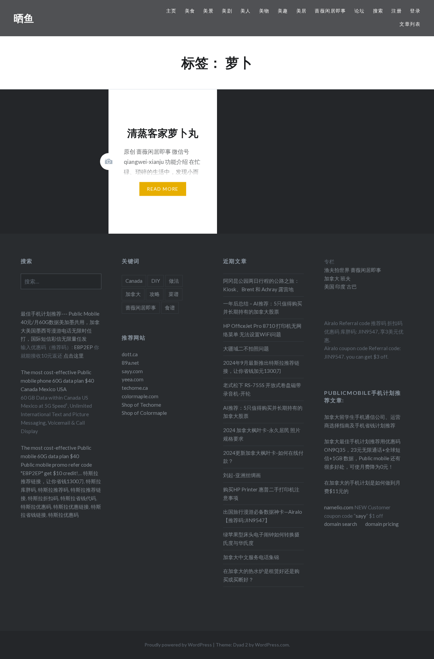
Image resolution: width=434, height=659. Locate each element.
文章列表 (409, 24)
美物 (264, 11)
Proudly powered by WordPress (178, 644)
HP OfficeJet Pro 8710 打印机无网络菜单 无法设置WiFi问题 (262, 330)
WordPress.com (272, 644)
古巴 (351, 286)
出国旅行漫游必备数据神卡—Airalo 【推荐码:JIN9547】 (262, 516)
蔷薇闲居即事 (330, 11)
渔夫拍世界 (337, 270)
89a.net (130, 363)
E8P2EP (84, 347)
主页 (171, 11)
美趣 (283, 11)
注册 (396, 11)
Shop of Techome (141, 405)
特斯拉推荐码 (53, 490)
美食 (190, 11)
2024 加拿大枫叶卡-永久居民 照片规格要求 (261, 434)
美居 (301, 11)
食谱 (170, 307)
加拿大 (133, 294)
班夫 (345, 278)
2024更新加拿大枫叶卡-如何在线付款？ (263, 457)
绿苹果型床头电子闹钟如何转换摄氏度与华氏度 (261, 538)
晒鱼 (24, 18)
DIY (155, 281)
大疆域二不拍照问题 (246, 348)
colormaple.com (140, 396)
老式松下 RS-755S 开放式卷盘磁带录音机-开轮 (262, 389)
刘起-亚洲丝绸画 (242, 475)
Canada (133, 281)
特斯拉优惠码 (36, 507)
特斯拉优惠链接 (71, 507)
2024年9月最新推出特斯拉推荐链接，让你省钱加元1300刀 (261, 367)
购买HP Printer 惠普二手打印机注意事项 (261, 493)
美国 (329, 286)
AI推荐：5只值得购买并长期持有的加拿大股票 (262, 412)
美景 (208, 11)
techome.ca (135, 388)
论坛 (359, 11)
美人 (245, 11)
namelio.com (338, 507)
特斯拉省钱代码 (78, 498)
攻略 (155, 294)
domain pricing (382, 524)
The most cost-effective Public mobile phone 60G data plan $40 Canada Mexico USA (57, 380)
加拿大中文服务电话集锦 (251, 557)
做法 (174, 281)
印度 (340, 286)
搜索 (378, 11)
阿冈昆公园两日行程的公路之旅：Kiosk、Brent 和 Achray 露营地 (261, 285)
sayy (361, 516)
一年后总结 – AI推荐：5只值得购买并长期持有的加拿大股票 (262, 307)
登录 (415, 11)
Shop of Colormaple (144, 413)
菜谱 (174, 294)
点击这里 (73, 356)
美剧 (227, 11)
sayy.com (132, 371)
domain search (340, 524)
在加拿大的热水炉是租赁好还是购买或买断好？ (261, 575)
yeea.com (132, 379)
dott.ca (130, 354)
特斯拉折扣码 (43, 498)
